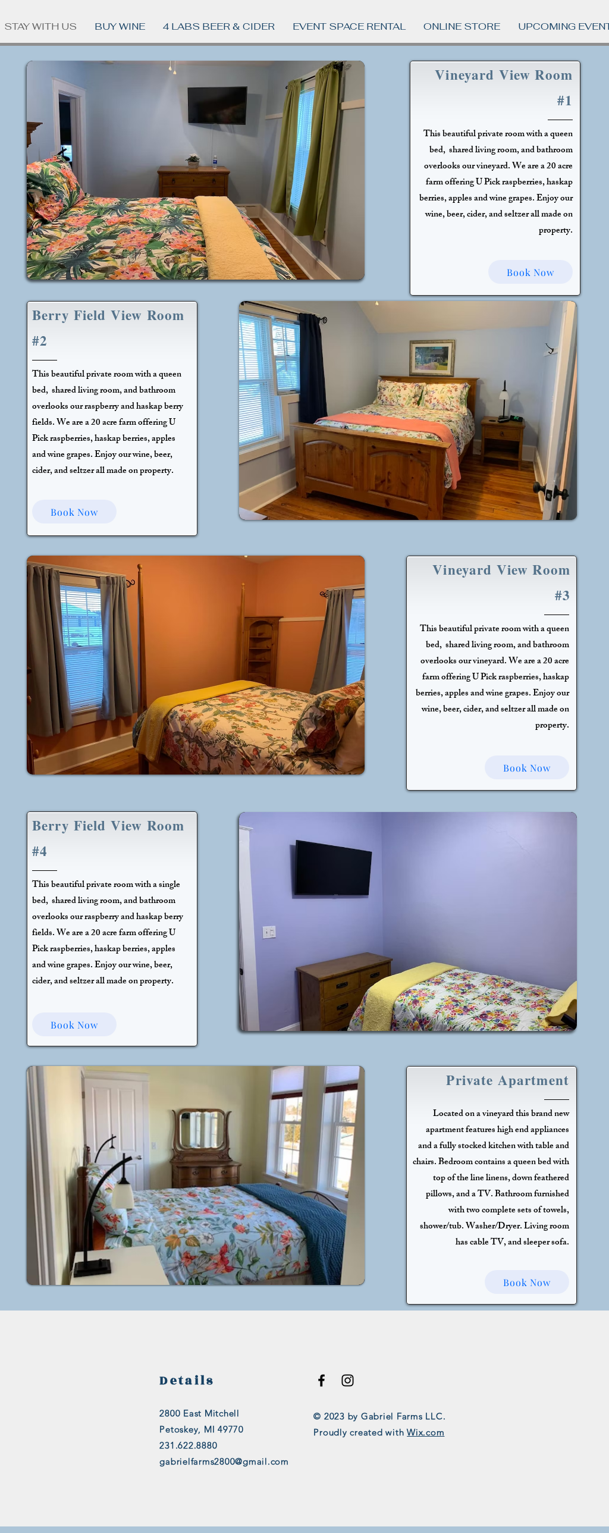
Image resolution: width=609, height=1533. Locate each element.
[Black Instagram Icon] (348, 1380)
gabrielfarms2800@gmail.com (224, 1461)
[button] (196, 170)
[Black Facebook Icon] (321, 1380)
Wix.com (425, 1432)
